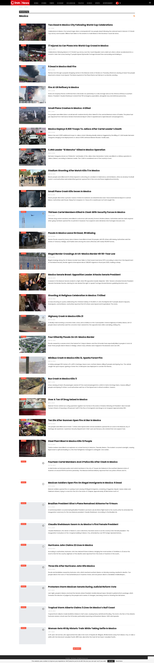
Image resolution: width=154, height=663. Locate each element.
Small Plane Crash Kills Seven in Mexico (69, 191)
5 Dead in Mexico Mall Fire (62, 66)
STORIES (43, 3)
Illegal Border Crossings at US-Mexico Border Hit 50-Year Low (81, 253)
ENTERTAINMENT (108, 3)
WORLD (36, 3)
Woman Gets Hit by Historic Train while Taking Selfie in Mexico (82, 628)
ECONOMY (60, 3)
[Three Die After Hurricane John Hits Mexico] (32, 573)
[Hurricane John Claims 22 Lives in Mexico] (32, 552)
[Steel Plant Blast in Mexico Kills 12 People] (32, 448)
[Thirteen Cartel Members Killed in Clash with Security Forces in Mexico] (32, 219)
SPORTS (97, 3)
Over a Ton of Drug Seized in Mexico (67, 399)
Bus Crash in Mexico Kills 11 (62, 378)
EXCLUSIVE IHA (71, 3)
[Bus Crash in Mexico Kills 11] (32, 386)
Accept (111, 661)
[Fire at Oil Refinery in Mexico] (32, 94)
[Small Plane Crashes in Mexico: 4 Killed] (32, 115)
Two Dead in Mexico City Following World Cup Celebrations (80, 24)
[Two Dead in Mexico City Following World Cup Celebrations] (32, 32)
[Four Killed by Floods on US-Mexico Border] (32, 344)
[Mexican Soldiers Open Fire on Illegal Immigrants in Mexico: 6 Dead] (32, 490)
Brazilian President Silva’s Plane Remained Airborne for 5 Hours (83, 503)
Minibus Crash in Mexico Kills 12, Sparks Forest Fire (75, 357)
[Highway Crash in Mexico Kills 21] (32, 323)
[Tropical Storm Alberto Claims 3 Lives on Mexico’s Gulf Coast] (32, 614)
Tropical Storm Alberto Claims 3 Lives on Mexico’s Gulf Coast (81, 607)
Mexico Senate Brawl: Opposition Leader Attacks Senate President (84, 274)
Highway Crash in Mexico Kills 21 (65, 316)
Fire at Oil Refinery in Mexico (63, 87)
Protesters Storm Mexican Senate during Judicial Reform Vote (82, 586)
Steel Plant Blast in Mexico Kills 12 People (70, 441)
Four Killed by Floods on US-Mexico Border (71, 337)
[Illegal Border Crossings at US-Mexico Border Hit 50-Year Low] (32, 261)
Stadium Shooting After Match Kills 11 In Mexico (74, 170)
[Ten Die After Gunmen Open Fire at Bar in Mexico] (32, 427)
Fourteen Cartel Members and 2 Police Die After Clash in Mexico (83, 461)
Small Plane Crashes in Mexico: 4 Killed (69, 108)
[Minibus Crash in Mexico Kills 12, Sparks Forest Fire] (32, 365)
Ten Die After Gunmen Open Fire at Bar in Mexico (74, 420)
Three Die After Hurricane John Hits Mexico (71, 565)
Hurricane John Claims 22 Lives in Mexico (70, 545)
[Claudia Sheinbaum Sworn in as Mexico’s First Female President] (32, 531)
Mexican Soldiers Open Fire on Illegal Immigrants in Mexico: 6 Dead (85, 482)
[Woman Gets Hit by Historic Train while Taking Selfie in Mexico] (32, 635)
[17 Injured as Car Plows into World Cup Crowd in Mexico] (32, 53)
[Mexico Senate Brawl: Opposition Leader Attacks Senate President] (32, 281)
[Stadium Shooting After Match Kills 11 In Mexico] (32, 177)
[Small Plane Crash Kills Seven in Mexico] (32, 198)
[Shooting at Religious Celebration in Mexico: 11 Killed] (32, 302)
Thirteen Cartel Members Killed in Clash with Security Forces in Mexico (86, 212)
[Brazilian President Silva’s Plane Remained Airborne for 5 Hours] (32, 510)
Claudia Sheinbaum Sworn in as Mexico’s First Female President (83, 524)
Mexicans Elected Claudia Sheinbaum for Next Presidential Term (83, 649)
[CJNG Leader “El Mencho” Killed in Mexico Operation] (32, 157)
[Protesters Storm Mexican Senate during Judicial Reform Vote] (32, 594)
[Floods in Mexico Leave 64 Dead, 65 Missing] (32, 240)
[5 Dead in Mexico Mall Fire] (32, 73)
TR (120, 3)
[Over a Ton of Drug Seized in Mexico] (32, 406)
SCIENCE (89, 3)
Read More (119, 661)
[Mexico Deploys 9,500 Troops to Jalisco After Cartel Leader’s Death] (32, 136)
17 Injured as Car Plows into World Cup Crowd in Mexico (78, 45)
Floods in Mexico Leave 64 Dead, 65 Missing (71, 233)
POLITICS (81, 3)
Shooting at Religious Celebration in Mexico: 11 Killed (76, 295)
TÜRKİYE (51, 3)
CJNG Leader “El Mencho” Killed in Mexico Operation (76, 149)
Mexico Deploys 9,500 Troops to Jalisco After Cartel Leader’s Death (85, 128)
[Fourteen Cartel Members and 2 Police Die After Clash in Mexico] (32, 469)
